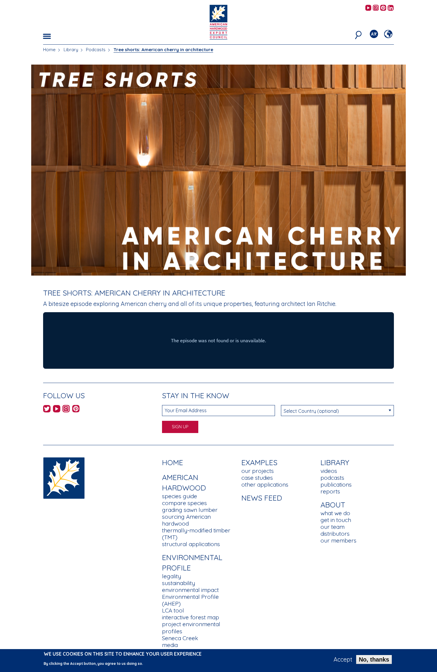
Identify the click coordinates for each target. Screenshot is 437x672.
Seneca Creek (180, 638)
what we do (335, 513)
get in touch (335, 519)
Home (49, 49)
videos (328, 470)
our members (338, 540)
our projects (257, 470)
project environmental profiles (191, 628)
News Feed (261, 497)
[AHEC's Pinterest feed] (383, 8)
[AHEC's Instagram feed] (376, 8)
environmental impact (190, 589)
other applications (264, 484)
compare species (184, 503)
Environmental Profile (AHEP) (190, 600)
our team (332, 526)
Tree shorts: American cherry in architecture (163, 49)
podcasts (332, 477)
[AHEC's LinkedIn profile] (391, 8)
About (332, 504)
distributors (335, 533)
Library (71, 49)
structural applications (191, 544)
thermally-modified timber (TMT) (196, 534)
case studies (257, 477)
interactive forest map (190, 617)
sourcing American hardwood (186, 520)
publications (336, 484)
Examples (259, 462)
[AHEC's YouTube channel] (368, 8)
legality (171, 576)
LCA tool (173, 610)
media (170, 644)
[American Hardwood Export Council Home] (218, 21)
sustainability (178, 583)
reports (330, 491)
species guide (179, 496)
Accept (343, 659)
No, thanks (374, 659)
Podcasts (96, 49)
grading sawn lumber (190, 509)
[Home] (64, 477)
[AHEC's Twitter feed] (47, 409)
